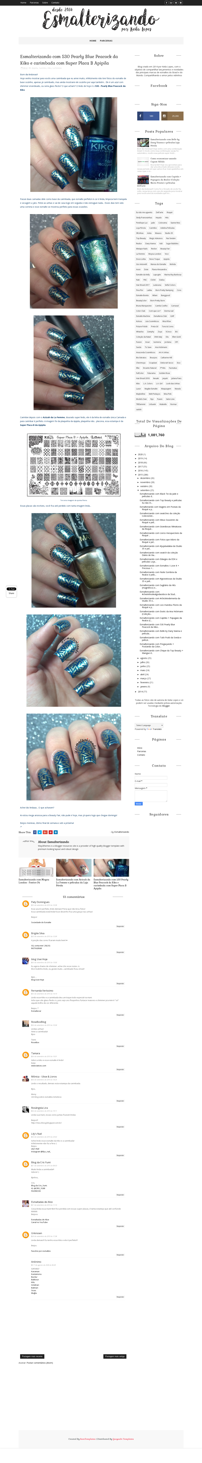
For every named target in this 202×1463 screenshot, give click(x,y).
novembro (145, 482)
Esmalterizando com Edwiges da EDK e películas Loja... (158, 560)
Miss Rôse (167, 321)
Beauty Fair (165, 248)
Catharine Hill (166, 357)
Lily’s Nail (35, 1148)
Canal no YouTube (39, 1222)
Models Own (141, 399)
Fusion (139, 342)
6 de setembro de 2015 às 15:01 (45, 1056)
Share (11, 593)
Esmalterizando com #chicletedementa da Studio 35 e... (160, 599)
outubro (144, 486)
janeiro (144, 686)
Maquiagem (166, 388)
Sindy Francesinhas (144, 217)
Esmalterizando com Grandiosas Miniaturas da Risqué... (160, 527)
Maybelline (140, 394)
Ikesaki (156, 378)
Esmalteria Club (160, 316)
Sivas (33, 1290)
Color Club (140, 311)
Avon (138, 269)
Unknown (36, 1233)
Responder (120, 926)
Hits (166, 217)
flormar (173, 404)
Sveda (138, 347)
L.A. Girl (159, 383)
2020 (140, 454)
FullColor (140, 373)
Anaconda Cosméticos (145, 352)
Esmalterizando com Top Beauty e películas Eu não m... (161, 501)
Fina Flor (139, 290)
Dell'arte (159, 212)
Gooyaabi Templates (123, 1439)
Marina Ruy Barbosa (172, 274)
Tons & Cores (167, 326)
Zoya (160, 331)
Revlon (154, 248)
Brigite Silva (37, 933)
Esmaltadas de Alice (42, 1202)
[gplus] (171, 3)
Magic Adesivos (156, 238)
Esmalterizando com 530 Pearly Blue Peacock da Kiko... (157, 625)
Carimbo (42, 68)
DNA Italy (158, 337)
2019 (140, 458)
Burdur (34, 1277)
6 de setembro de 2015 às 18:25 (45, 1080)
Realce (139, 243)
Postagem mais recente (32, 1356)
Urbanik (152, 404)
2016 (140, 470)
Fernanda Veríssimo (42, 990)
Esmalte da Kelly (143, 274)
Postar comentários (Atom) (40, 1362)
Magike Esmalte (151, 388)
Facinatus (173, 368)
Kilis (33, 1282)
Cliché (153, 280)
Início (139, 747)
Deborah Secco (166, 363)
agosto (144, 658)
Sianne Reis (175, 223)
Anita (149, 233)
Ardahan (35, 1285)
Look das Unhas (173, 383)
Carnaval (175, 305)
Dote (146, 269)
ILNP (172, 316)
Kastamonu (36, 1274)
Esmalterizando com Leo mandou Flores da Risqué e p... (161, 606)
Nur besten (171, 238)
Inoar (147, 342)
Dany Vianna (150, 243)
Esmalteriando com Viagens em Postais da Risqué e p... (160, 508)
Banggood (165, 295)
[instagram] (181, 3)
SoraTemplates (87, 1439)
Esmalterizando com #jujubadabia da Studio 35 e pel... (161, 547)
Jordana (168, 342)
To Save (148, 347)
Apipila (35, 68)
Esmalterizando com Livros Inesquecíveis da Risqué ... (161, 534)
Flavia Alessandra (159, 269)
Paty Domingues (40, 902)
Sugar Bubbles (172, 243)
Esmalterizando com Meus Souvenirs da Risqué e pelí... (159, 521)
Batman (34, 1287)
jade (153, 223)
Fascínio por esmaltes (41, 1251)
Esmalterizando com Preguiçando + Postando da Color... (157, 645)
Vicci (167, 254)
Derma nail (168, 311)
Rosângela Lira (39, 1107)
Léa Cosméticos (152, 321)
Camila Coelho (161, 305)
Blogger (166, 705)
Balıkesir (35, 1279)
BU (176, 331)
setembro (145, 490)
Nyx (151, 399)
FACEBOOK (36, 1191)
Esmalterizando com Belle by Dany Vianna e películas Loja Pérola (165, 142)
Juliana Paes (176, 378)
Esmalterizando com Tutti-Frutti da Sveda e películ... (160, 638)
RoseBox (35, 1042)
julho (143, 662)
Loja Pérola (141, 228)
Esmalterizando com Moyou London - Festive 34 (34, 881)
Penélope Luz (141, 223)
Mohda (173, 264)
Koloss (139, 321)
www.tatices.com (38, 1065)
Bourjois (153, 357)
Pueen (159, 399)
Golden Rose (164, 373)
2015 (140, 474)
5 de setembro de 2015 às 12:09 (45, 936)
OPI (176, 342)
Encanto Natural (149, 368)
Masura (158, 233)
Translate (157, 729)
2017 (140, 466)
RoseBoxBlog (38, 1022)
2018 (140, 462)
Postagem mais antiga (115, 1356)
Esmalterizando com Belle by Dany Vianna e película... (161, 632)
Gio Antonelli (141, 264)
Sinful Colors (170, 285)
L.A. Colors (147, 383)
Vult (161, 243)
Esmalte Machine (143, 316)
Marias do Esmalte (158, 264)
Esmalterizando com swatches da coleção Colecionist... (160, 514)
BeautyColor (141, 300)
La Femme (57, 68)
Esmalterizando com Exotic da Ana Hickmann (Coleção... (161, 612)
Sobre (45, 2)
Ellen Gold (176, 337)
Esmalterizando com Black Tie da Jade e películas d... (159, 495)
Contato (55, 2)
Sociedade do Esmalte (41, 922)
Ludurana (157, 285)
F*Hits (162, 368)
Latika (149, 290)
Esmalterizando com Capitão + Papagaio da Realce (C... (161, 619)
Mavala (178, 388)
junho (143, 666)
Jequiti (165, 378)
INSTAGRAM (36, 948)
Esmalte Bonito (142, 295)
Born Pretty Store (157, 300)
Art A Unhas (164, 352)
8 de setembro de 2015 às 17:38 (45, 1236)
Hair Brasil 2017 (143, 285)
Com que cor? (155, 311)
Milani (154, 295)
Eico (178, 363)
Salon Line (170, 399)
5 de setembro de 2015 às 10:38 (45, 905)
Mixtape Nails (141, 248)
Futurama (151, 373)
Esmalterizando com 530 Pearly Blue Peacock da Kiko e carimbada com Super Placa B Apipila (111, 884)
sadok (138, 409)
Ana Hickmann (161, 347)
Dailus (161, 280)
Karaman (35, 1271)
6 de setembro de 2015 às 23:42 (45, 1137)
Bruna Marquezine (144, 305)
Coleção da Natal (143, 337)
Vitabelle (163, 404)
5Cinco (169, 331)
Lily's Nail (36, 1133)
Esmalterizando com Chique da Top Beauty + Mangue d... (161, 651)
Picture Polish (141, 326)
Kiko (49, 68)
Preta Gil (154, 326)
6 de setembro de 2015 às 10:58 (45, 1025)
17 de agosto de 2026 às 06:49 (44, 1265)
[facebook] (167, 3)
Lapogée (157, 274)
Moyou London (154, 254)
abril (142, 674)
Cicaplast (153, 363)
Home (23, 2)
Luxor (138, 388)
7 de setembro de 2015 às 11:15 (45, 1205)
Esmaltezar (36, 1011)
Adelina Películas (167, 228)
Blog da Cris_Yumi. (39, 1185)
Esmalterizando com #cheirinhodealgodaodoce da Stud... (158, 593)
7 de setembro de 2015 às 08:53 (45, 1165)
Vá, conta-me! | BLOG (40, 945)
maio (143, 670)
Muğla (34, 1293)
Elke (137, 368)
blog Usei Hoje (39, 959)
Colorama (163, 223)
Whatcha (139, 331)
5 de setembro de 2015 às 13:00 (45, 962)
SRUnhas (139, 233)
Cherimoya (140, 363)
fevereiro (145, 682)
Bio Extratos (141, 357)
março (143, 678)
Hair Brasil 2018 (143, 378)
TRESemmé (140, 404)
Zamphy (150, 331)
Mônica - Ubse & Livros (44, 1076)
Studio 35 (169, 233)
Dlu (167, 337)
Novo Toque (154, 259)
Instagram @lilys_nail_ (41, 1151)
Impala (158, 217)
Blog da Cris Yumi (41, 1162)
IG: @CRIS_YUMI (38, 1188)
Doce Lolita (141, 259)
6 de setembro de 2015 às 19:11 (45, 1111)
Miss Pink (167, 394)
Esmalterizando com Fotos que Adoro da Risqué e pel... (159, 540)
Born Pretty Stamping (164, 290)
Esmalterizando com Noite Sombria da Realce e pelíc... (158, 573)
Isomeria (157, 342)
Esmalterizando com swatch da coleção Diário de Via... (159, 554)
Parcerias (34, 2)
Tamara (35, 1053)
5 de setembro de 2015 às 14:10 (45, 994)
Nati (138, 280)
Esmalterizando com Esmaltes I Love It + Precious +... (159, 567)
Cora (179, 290)
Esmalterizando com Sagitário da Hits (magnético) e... (158, 586)
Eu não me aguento (144, 212)
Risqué (169, 212)
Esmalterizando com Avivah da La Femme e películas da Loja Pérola (73, 882)
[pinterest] (176, 3)
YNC (145, 280)
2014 (140, 691)
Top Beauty (141, 238)
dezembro (145, 478)
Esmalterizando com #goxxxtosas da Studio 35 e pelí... (161, 580)
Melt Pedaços (154, 394)
